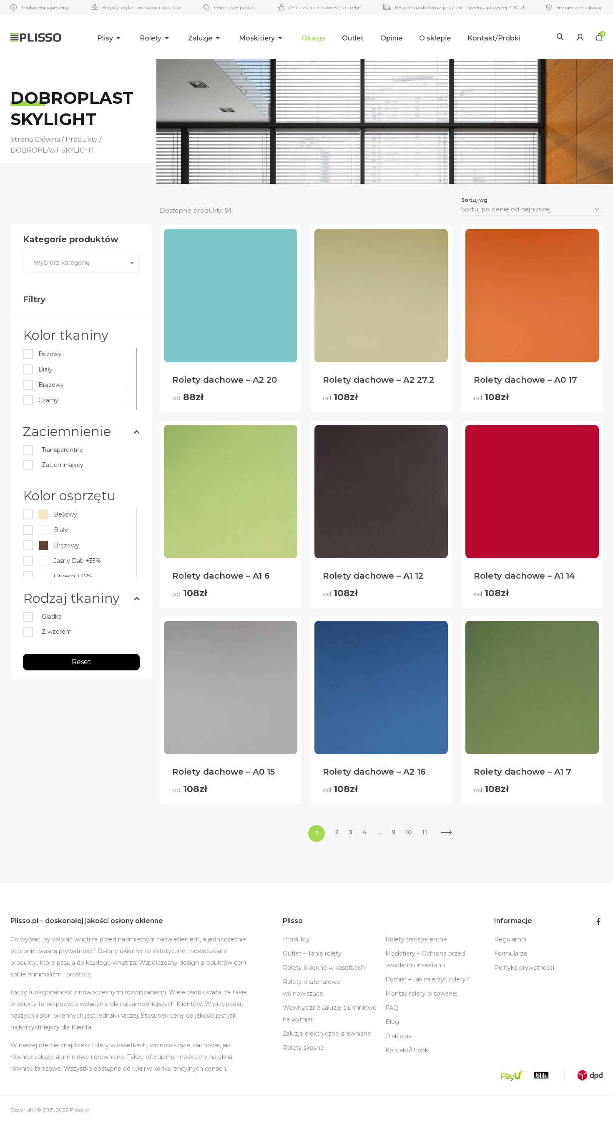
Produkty (296, 939)
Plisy (105, 38)
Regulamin (510, 939)
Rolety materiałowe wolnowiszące (311, 987)
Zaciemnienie (67, 431)
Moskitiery (257, 38)
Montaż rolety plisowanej (421, 993)
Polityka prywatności (524, 967)
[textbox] (81, 262)
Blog (392, 1022)
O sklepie (435, 38)
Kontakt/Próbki (493, 38)
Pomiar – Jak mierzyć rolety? (427, 979)
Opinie (391, 38)
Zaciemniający (62, 465)
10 (408, 832)
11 (424, 832)
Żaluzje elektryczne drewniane (327, 1033)
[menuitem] (110, 37)
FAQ (391, 1007)
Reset (81, 662)
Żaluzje (200, 38)
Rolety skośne (303, 1047)
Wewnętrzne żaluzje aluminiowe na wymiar (330, 1013)
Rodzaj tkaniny (71, 598)
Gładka (52, 616)
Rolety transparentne (416, 939)
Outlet (353, 38)
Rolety (150, 38)
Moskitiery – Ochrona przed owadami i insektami (425, 959)
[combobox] (81, 262)
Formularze (511, 953)
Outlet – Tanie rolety (312, 953)
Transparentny (62, 450)
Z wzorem (57, 631)
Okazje (313, 38)
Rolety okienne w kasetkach (324, 967)
